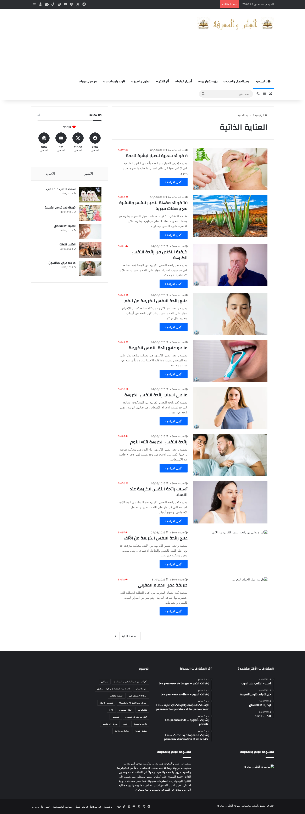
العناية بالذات (116, 695)
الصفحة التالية (129, 636)
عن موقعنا (96, 806)
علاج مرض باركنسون (136, 716)
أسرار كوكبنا (184, 81)
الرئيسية (260, 115)
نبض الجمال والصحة (238, 81)
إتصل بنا (45, 806)
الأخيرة (50, 174)
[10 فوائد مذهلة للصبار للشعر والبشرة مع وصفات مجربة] (230, 216)
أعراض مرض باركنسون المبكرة (130, 681)
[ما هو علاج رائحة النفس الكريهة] (230, 361)
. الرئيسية (261, 81)
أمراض (104, 681)
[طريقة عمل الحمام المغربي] (230, 598)
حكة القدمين (125, 709)
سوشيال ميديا (89, 81)
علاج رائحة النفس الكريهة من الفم (156, 301)
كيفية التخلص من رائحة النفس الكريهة (160, 255)
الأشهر (88, 174)
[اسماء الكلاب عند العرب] (90, 194)
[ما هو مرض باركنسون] (90, 268)
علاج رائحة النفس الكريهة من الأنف (156, 538)
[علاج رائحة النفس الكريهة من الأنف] (230, 551)
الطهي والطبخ (142, 81)
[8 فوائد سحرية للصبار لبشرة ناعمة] (230, 169)
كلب (125, 723)
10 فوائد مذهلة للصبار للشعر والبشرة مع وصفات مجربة (153, 205)
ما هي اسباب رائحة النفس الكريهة (156, 395)
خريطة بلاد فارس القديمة (60, 207)
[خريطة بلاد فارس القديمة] (90, 213)
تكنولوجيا (142, 709)
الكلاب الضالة (68, 244)
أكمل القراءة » (173, 182)
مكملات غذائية (122, 730)
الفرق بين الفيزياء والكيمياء (133, 702)
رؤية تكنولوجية (209, 81)
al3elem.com (177, 246)
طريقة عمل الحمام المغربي (163, 585)
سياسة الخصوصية (62, 806)
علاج (111, 709)
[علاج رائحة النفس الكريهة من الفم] (230, 314)
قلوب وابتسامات (116, 81)
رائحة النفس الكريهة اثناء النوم (159, 442)
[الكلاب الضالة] (90, 250)
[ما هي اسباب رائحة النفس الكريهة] (230, 408)
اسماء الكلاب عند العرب (61, 189)
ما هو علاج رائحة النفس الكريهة (158, 348)
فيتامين (116, 716)
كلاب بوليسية (140, 723)
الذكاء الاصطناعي (138, 695)
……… (35, 806)
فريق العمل (81, 806)
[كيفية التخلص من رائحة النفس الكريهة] (230, 265)
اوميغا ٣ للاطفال (65, 226)
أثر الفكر (164, 81)
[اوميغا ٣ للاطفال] (90, 231)
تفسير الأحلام (106, 702)
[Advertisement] (111, 42)
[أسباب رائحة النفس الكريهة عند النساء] (230, 502)
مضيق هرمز (141, 730)
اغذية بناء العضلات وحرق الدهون (113, 688)
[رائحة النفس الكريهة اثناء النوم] (230, 455)
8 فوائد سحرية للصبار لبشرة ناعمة (157, 156)
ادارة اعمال (141, 688)
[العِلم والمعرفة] (235, 23)
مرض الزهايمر (109, 723)
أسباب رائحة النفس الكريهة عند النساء (159, 492)
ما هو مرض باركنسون (62, 263)
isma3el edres (176, 150)
